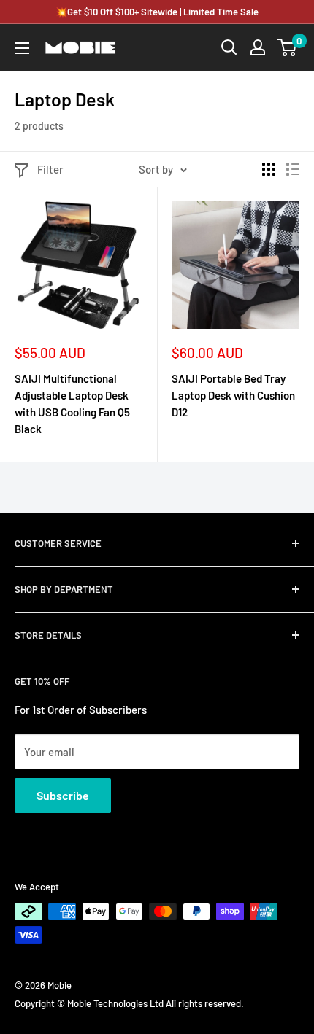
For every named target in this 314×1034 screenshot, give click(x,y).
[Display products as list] (292, 169)
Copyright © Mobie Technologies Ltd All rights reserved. (129, 1003)
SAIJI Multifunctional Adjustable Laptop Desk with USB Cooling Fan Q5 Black (72, 404)
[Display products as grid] (268, 169)
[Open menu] (22, 48)
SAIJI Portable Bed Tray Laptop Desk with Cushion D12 (233, 395)
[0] (287, 47)
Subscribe (63, 795)
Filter (50, 169)
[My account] (257, 47)
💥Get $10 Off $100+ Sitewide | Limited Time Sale (157, 12)
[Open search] (229, 47)
